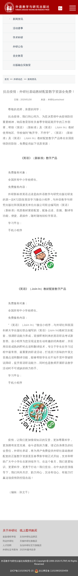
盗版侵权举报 (9, 536)
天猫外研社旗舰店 (28, 541)
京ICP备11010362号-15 (22, 571)
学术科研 (18, 37)
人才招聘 (7, 545)
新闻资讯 (18, 19)
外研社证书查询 (10, 549)
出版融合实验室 (22, 65)
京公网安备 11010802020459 (53, 570)
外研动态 (18, 79)
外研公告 (18, 46)
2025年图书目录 (28, 549)
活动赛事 (18, 28)
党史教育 (18, 55)
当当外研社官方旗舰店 (31, 545)
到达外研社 (8, 541)
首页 (7, 79)
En (60, 8)
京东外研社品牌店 (28, 536)
